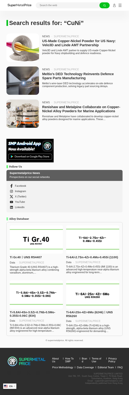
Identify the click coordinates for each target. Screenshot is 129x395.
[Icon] (8, 372)
